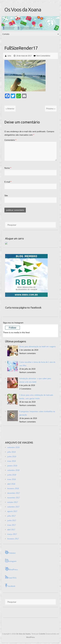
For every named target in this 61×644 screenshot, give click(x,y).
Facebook (11, 586)
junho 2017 (11, 520)
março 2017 (12, 534)
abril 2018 (11, 484)
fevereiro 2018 (13, 488)
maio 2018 (11, 479)
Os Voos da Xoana (22, 9)
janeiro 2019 (12, 466)
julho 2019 (11, 452)
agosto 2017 (12, 511)
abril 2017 (11, 530)
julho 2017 (11, 516)
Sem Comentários (43, 56)
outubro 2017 (12, 502)
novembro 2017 (13, 498)
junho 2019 (11, 456)
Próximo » (50, 108)
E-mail (7, 182)
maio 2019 (11, 461)
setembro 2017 (13, 507)
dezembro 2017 (13, 493)
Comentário (10, 140)
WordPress (13, 570)
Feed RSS (12, 578)
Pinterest (12, 553)
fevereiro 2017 (13, 539)
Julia (9, 56)
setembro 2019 (13, 447)
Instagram (12, 561)
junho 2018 (11, 475)
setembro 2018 (13, 470)
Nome (7, 168)
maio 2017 (11, 525)
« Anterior (10, 108)
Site (6, 195)
